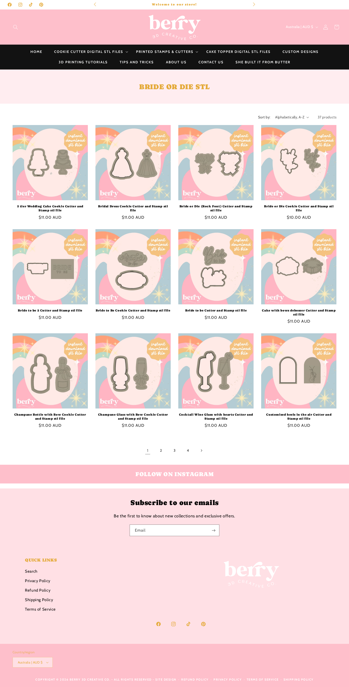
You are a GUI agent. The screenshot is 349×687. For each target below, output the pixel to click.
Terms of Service (40, 609)
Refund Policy (37, 590)
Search (31, 571)
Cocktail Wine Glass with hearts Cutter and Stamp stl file (216, 416)
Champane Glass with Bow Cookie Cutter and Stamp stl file (133, 416)
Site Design (165, 679)
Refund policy (195, 679)
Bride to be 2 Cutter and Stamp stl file (50, 310)
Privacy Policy (37, 580)
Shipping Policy (39, 599)
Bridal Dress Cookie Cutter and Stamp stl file (133, 208)
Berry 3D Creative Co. (90, 679)
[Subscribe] (213, 530)
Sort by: (264, 117)
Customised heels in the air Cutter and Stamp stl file (298, 416)
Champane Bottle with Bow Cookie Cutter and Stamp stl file (50, 416)
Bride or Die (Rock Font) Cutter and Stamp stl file (216, 208)
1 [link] (147, 450)
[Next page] (201, 450)
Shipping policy (298, 679)
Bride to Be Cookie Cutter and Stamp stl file (133, 310)
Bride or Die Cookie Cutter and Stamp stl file (299, 208)
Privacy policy (227, 679)
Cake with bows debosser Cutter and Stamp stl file (299, 312)
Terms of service (263, 679)
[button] (15, 27)
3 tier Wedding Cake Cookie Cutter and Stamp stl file (50, 208)
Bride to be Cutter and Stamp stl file (216, 310)
